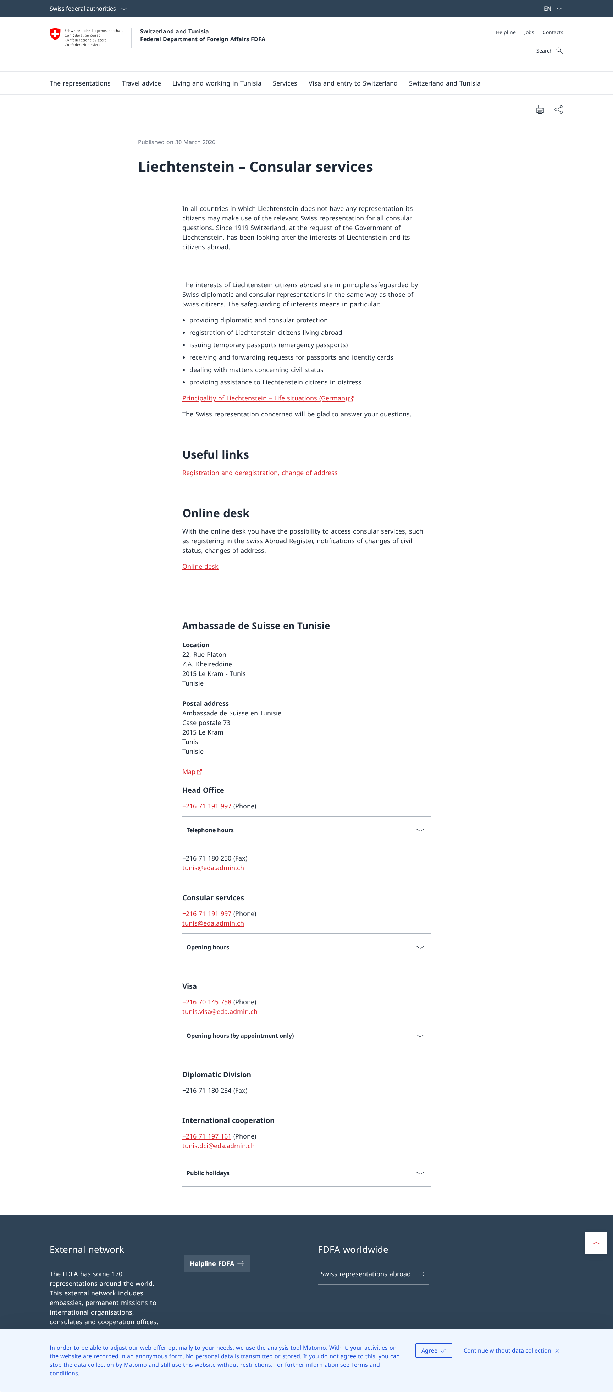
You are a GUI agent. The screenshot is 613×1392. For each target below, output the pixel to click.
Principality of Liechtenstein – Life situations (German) (264, 398)
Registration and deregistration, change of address (260, 472)
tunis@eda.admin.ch (213, 867)
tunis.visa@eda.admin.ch (220, 1011)
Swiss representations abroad (366, 1274)
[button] (80, 83)
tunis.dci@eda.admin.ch (218, 1145)
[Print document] (540, 109)
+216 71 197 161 (206, 1136)
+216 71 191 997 (206, 806)
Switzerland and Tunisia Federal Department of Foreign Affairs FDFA (202, 35)
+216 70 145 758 (206, 1002)
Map (188, 771)
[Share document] (558, 109)
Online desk (200, 566)
